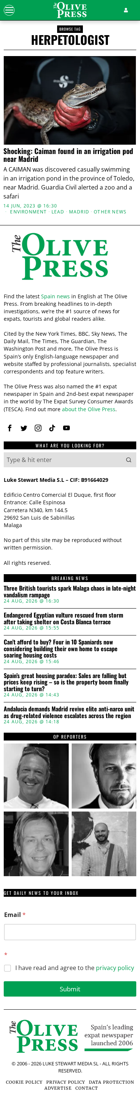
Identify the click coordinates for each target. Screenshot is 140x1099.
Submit (70, 989)
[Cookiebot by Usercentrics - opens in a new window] (99, 382)
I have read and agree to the (74, 968)
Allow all (70, 639)
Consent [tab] (25, 402)
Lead (58, 212)
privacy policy (115, 968)
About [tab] (114, 402)
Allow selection (70, 672)
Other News (110, 212)
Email (15, 914)
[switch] (120, 554)
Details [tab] (70, 402)
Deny (70, 706)
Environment (28, 212)
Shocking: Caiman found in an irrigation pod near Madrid (68, 155)
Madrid (79, 212)
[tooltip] (36, 776)
